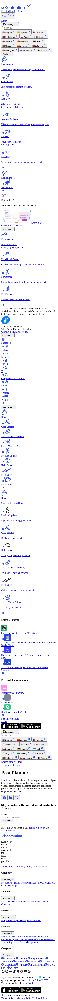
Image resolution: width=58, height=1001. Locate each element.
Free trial (5, 11)
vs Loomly (20, 961)
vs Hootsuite (10, 958)
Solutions (6, 229)
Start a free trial (14, 762)
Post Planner (7, 780)
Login (4, 20)
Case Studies (34, 920)
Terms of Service (37, 827)
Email (4, 814)
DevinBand (27, 983)
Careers (22, 882)
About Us (38, 882)
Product (5, 54)
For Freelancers (32, 901)
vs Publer (23, 964)
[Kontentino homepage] (17, 8)
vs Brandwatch (37, 964)
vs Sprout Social (38, 958)
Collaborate (28, 936)
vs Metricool (10, 964)
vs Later (14, 968)
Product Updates (14, 920)
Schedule (38, 936)
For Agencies (7, 901)
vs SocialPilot (48, 961)
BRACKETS (41, 980)
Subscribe (6, 821)
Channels (6, 335)
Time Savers (44, 939)
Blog (3, 920)
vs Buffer (23, 958)
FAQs (25, 920)
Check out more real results (14, 331)
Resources (7, 407)
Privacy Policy (8, 830)
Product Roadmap (10, 882)
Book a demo (16, 11)
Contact (46, 882)
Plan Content (7, 936)
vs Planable (33, 961)
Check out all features (11, 225)
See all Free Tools (10, 718)
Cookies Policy (39, 866)
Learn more (37, 223)
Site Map (12, 885)
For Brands (19, 901)
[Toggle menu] (8, 15)
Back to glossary (12, 765)
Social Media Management (25, 942)
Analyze (12, 939)
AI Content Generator (27, 939)
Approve (18, 936)
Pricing (4, 721)
